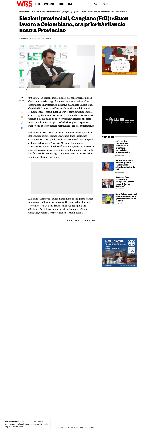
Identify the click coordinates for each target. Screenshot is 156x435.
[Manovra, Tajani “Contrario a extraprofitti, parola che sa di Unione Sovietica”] (108, 183)
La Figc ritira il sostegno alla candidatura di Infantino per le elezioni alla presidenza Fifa (122, 146)
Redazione (24, 39)
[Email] (22, 117)
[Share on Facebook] (22, 106)
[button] (95, 4)
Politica (49, 39)
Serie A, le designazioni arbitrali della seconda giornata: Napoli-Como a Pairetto (126, 197)
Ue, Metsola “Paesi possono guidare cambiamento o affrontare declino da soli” (125, 164)
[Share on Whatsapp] (22, 111)
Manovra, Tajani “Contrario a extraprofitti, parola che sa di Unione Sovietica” (124, 181)
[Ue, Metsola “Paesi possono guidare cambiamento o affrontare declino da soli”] (108, 166)
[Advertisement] (61, 178)
